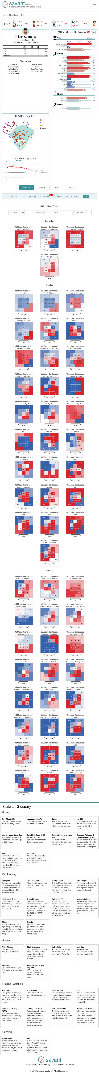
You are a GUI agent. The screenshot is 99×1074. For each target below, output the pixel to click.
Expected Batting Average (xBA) (62, 836)
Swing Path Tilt (58, 899)
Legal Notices (58, 1064)
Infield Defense (13, 69)
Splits (57, 187)
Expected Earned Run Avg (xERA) (35, 966)
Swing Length (57, 881)
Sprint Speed (7, 1038)
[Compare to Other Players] (88, 31)
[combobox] (49, 15)
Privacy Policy (45, 1064)
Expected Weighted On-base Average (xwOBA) (86, 836)
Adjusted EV (31, 853)
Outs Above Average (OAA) (10, 1010)
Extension (6, 965)
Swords (30, 922)
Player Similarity (14, 73)
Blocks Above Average (85, 1009)
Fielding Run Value (34, 1009)
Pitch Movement (33, 947)
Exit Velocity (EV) (8, 819)
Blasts (4, 922)
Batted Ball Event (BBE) (36, 835)
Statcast (26, 187)
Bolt (28, 1038)
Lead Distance (57, 990)
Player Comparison (14, 71)
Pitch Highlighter (13, 67)
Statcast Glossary (16, 806)
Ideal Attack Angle (9, 899)
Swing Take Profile (37, 69)
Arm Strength (32, 990)
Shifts (37, 67)
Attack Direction (33, 899)
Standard (41, 187)
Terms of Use (31, 1064)
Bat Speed (6, 881)
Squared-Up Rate (83, 899)
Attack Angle (82, 881)
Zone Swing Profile (37, 71)
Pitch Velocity (7, 947)
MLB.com (70, 1064)
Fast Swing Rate (33, 881)
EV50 (4, 853)
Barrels (54, 819)
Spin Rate (80, 947)
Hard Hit (80, 819)
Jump (79, 990)
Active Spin (56, 947)
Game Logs (72, 187)
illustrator (14, 65)
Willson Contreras (25, 37)
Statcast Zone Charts (49, 206)
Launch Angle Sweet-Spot (12, 835)
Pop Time (6, 990)
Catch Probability (59, 1009)
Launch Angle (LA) (34, 819)
